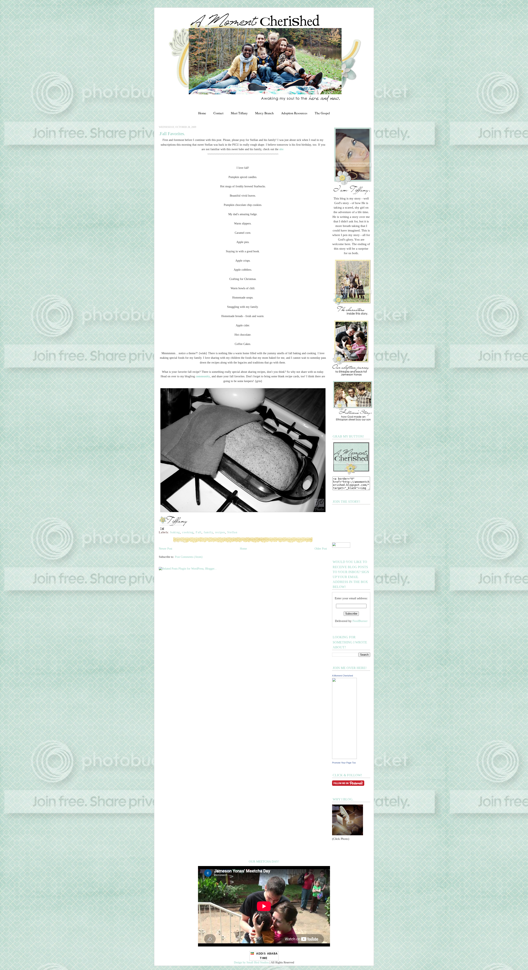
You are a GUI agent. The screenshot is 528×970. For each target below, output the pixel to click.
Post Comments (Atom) (189, 556)
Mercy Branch (264, 113)
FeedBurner (360, 621)
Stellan (232, 532)
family (208, 532)
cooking (187, 532)
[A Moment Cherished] (344, 758)
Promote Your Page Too (344, 762)
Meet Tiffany (239, 113)
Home (202, 113)
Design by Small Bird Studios (251, 962)
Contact (218, 113)
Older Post (321, 548)
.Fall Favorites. (172, 133)
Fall (199, 532)
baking (175, 532)
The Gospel (322, 113)
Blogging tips (7, 1)
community (203, 376)
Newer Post (165, 548)
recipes (220, 532)
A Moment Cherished (342, 675)
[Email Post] (161, 528)
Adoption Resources (294, 113)
